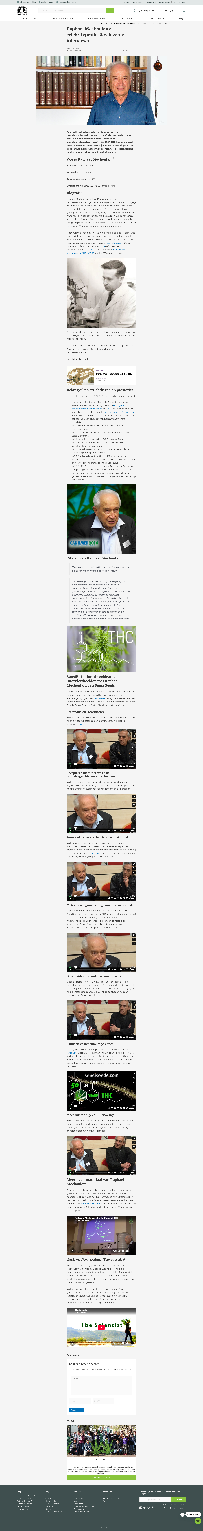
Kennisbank (152, 2)
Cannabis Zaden (28, 18)
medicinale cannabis (92, 1203)
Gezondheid (50, 1501)
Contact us (78, 1499)
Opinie (48, 1509)
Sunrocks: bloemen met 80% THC (114, 374)
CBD (102, 246)
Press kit (106, 1501)
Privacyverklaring (81, 1509)
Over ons (106, 1496)
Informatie (107, 1492)
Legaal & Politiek (52, 1504)
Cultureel (99, 370)
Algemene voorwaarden (84, 1506)
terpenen (72, 1053)
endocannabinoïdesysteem (120, 412)
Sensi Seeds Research (26, 1496)
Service (77, 1492)
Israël (69, 226)
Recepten (49, 1506)
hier (184, 1504)
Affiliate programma (111, 1499)
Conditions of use (81, 1512)
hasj (80, 724)
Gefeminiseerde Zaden (62, 18)
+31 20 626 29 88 (179, 2)
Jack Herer (99, 698)
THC (92, 249)
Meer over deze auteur (101, 1477)
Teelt (47, 1496)
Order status (79, 1496)
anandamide (95, 853)
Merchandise (157, 18)
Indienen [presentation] (178, 1500)
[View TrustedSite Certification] (145, 1518)
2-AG (108, 408)
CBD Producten (128, 18)
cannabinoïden (115, 243)
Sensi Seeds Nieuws (53, 1512)
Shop (19, 1492)
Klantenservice (164, 2)
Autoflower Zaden (97, 18)
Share (128, 51)
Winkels (77, 1501)
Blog (180, 18)
